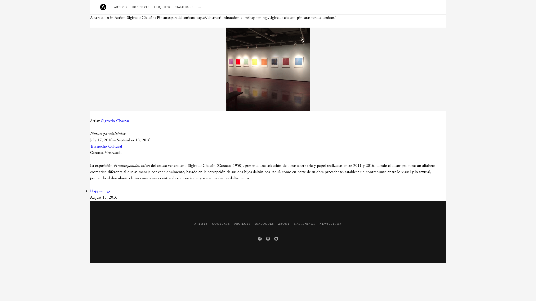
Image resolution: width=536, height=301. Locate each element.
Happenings (100, 191)
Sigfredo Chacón (115, 121)
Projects (162, 7)
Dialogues (183, 7)
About (284, 224)
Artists (120, 7)
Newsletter (330, 224)
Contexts (140, 7)
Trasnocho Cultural (106, 146)
